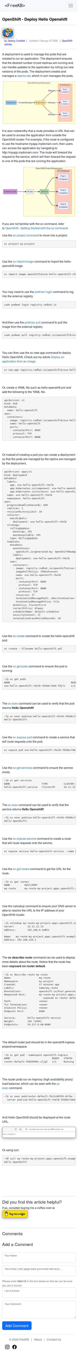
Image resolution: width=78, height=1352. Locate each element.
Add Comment (16, 1325)
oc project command (26, 235)
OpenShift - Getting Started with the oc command (36, 228)
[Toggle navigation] (71, 5)
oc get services (22, 768)
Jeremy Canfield (16, 40)
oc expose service (24, 838)
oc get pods (20, 666)
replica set (23, 76)
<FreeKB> (13, 5)
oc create (19, 636)
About (38, 1339)
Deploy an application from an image (33, 359)
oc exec (13, 703)
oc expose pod (22, 737)
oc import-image (23, 261)
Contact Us (54, 1339)
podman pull (33, 322)
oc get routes (21, 869)
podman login (43, 292)
